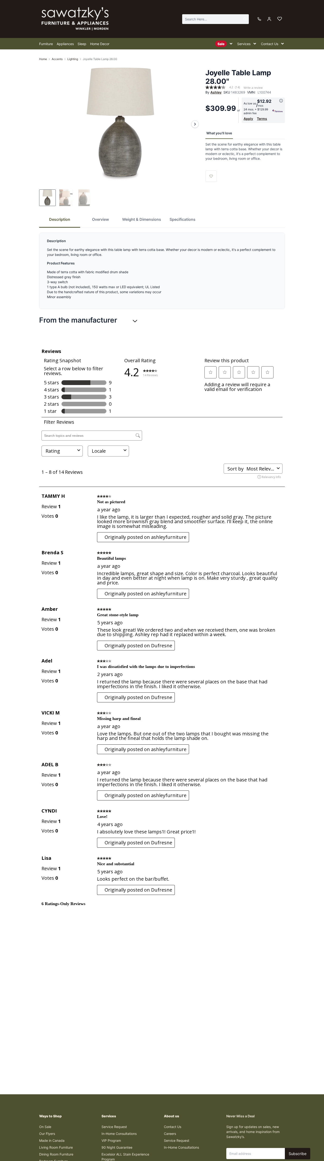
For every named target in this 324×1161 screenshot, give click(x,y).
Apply (248, 119)
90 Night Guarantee (117, 1147)
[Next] (195, 124)
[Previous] (46, 124)
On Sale (45, 1127)
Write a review (253, 87)
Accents (57, 59)
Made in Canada (52, 1140)
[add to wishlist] (211, 176)
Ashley (216, 92)
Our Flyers (47, 1134)
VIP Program (111, 1140)
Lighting (72, 59)
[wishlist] (279, 19)
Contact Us (172, 1127)
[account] (269, 19)
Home (43, 59)
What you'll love (219, 133)
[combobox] (215, 19)
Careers (170, 1134)
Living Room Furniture (56, 1147)
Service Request (114, 1127)
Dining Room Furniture (56, 1154)
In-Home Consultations (119, 1134)
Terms (262, 119)
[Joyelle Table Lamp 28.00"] (120, 124)
